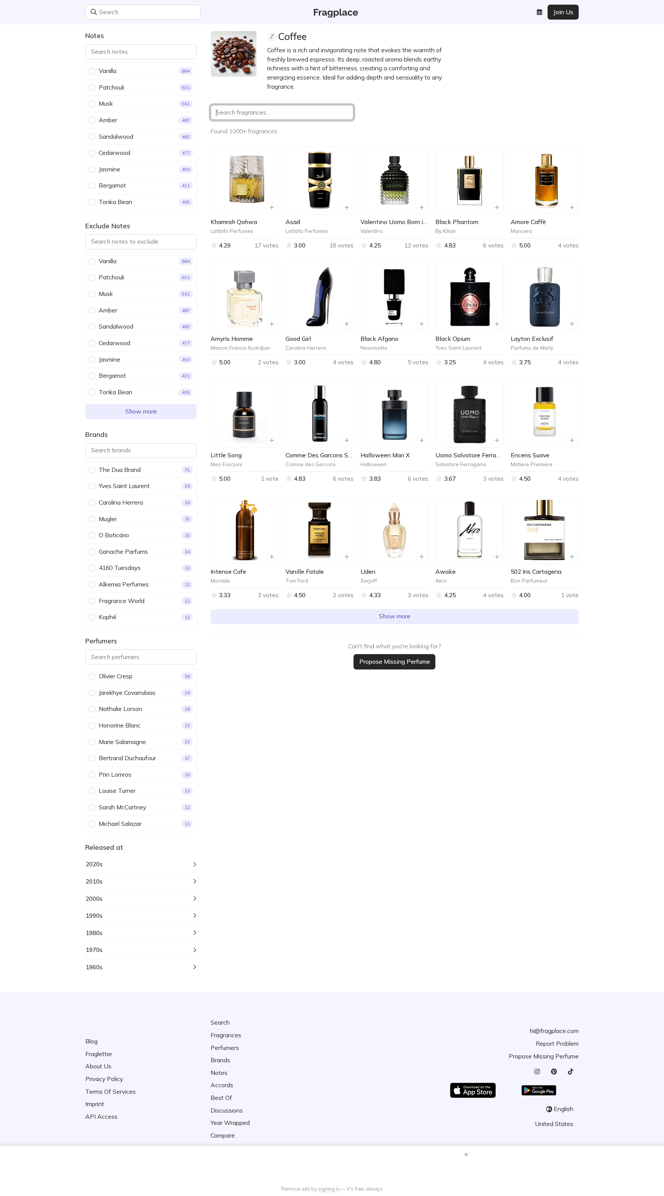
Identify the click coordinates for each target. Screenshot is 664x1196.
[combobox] (194, 12)
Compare (223, 1135)
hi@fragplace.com (554, 1031)
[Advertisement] (332, 1166)
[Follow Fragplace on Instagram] (537, 1071)
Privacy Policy (104, 1079)
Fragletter (98, 1054)
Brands (220, 1060)
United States (554, 1124)
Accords (222, 1085)
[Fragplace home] (332, 12)
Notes (219, 1072)
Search (220, 1022)
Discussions (227, 1110)
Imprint (94, 1104)
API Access (101, 1116)
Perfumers (225, 1047)
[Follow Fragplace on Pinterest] (553, 1071)
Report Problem (557, 1043)
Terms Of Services (110, 1091)
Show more (141, 411)
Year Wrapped (230, 1122)
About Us (98, 1066)
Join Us (563, 12)
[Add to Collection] (271, 207)
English (563, 1109)
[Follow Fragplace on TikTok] (570, 1071)
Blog (91, 1041)
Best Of (221, 1097)
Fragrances (226, 1035)
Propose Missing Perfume (394, 661)
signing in (329, 1189)
